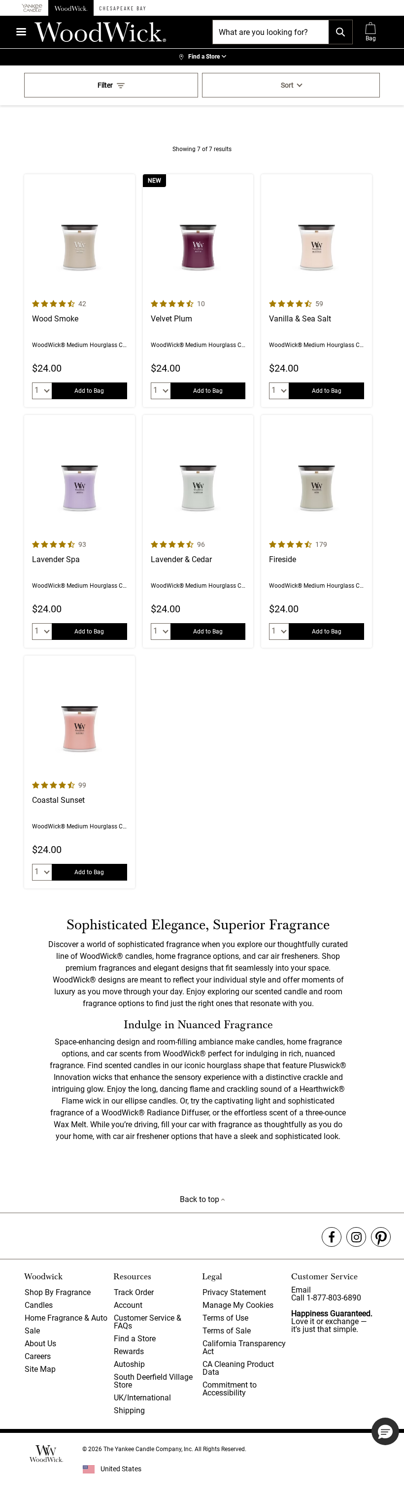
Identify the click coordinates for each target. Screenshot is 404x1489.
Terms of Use (225, 1318)
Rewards (129, 1351)
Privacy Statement (234, 1292)
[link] (202, 57)
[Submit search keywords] (340, 32)
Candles (39, 1305)
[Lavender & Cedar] (198, 531)
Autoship (129, 1364)
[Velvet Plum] (198, 290)
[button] (385, 1431)
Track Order (134, 1292)
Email (301, 1290)
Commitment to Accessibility (229, 1388)
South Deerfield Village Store (153, 1381)
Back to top (200, 1199)
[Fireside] (316, 531)
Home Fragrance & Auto (66, 1318)
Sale (32, 1330)
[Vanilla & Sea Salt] (316, 290)
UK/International (142, 1397)
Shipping (129, 1410)
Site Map (40, 1369)
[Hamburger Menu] (21, 32)
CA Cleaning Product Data (238, 1368)
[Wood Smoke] (79, 290)
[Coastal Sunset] (79, 772)
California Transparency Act (244, 1347)
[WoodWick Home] (71, 8)
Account (128, 1305)
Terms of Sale (226, 1330)
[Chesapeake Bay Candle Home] (122, 8)
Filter (105, 85)
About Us (40, 1343)
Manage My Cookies (237, 1305)
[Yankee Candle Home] (32, 8)
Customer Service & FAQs (147, 1322)
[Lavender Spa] (79, 531)
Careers (38, 1356)
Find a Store (135, 1338)
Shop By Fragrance (58, 1292)
